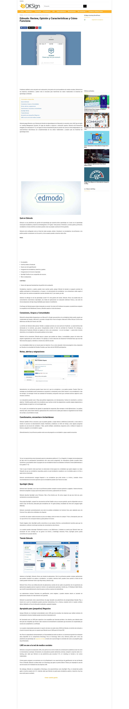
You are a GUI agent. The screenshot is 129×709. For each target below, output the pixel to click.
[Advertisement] (51, 77)
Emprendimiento (61, 11)
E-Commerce (46, 11)
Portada (21, 15)
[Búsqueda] (85, 6)
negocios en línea (40, 638)
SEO (53, 11)
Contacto (21, 1)
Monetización (72, 11)
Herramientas (81, 11)
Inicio (22, 11)
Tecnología (38, 11)
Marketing (29, 11)
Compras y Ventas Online (96, 11)
